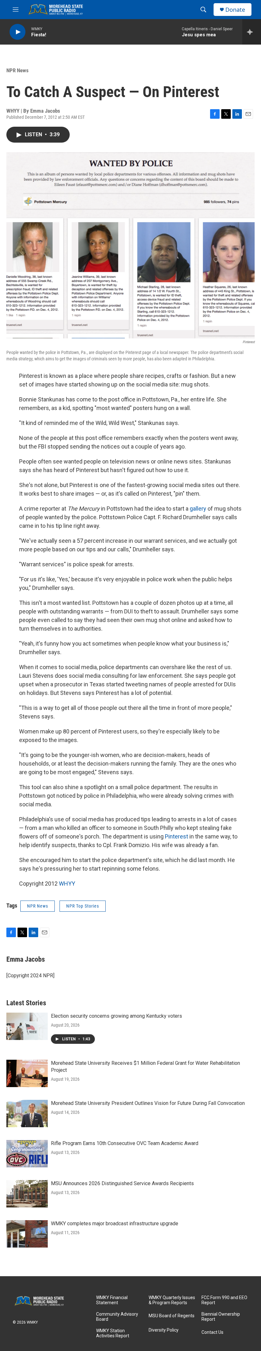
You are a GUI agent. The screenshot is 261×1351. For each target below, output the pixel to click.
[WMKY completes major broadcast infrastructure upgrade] (27, 1234)
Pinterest (177, 836)
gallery (198, 508)
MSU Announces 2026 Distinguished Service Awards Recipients (122, 1183)
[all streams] (251, 32)
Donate (235, 9)
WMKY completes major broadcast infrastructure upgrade (114, 1223)
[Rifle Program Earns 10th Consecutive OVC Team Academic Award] (27, 1153)
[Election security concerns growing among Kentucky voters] (27, 1026)
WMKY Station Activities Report (112, 1333)
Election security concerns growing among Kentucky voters (116, 1016)
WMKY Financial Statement (112, 1300)
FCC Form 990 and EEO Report (224, 1300)
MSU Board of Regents (171, 1315)
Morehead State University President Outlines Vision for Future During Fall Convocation (148, 1103)
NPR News (17, 70)
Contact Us (212, 1332)
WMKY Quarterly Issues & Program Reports (172, 1300)
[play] (17, 32)
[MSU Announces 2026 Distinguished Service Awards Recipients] (27, 1193)
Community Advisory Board (117, 1317)
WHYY (67, 883)
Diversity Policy (164, 1330)
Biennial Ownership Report (220, 1317)
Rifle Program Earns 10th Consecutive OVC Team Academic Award (124, 1143)
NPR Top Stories (82, 906)
